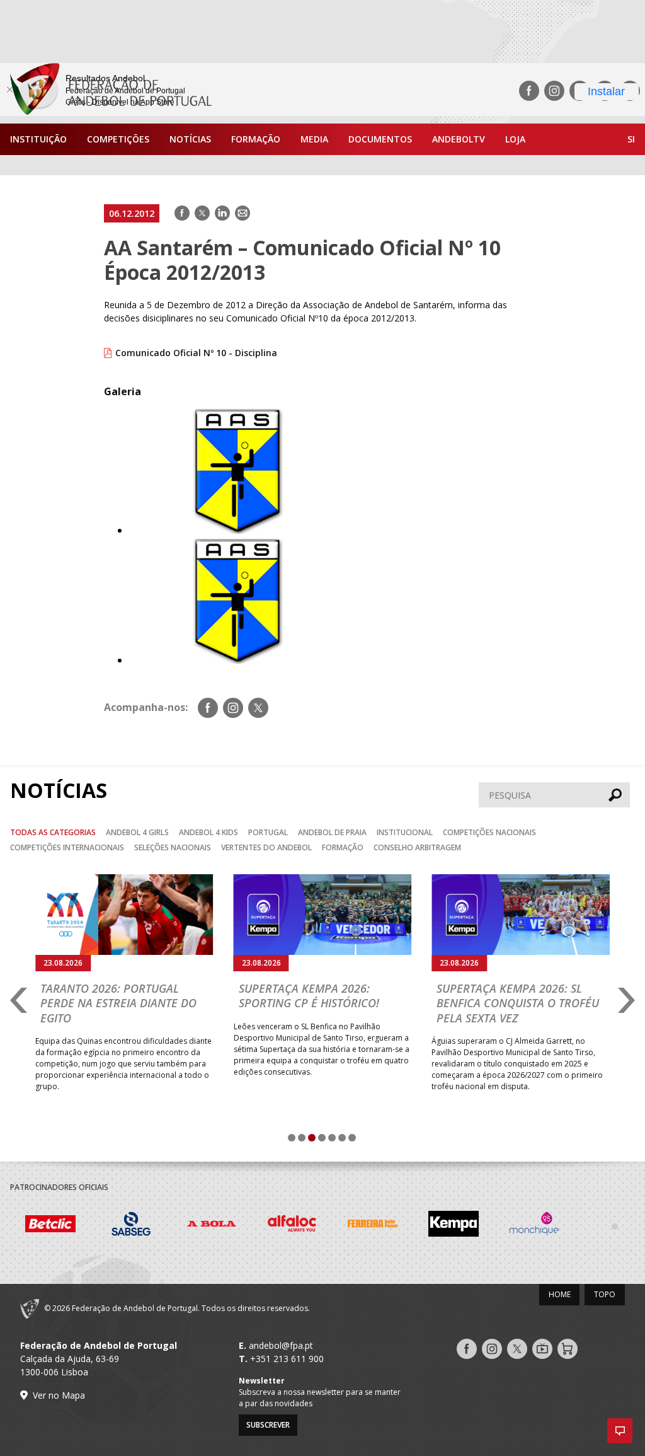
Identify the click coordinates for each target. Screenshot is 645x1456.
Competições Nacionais (489, 832)
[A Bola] (211, 1225)
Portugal (268, 832)
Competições (118, 139)
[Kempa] (453, 1225)
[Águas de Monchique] (534, 1225)
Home (560, 1294)
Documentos (380, 139)
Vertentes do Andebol (266, 847)
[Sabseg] (131, 1225)
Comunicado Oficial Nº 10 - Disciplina (196, 353)
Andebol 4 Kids (208, 832)
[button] (619, 1430)
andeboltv (458, 139)
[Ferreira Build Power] (373, 1225)
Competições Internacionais (67, 847)
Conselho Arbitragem (417, 847)
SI (631, 139)
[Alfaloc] (292, 1225)
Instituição (38, 139)
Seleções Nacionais (172, 847)
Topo (604, 1294)
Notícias (190, 139)
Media (314, 139)
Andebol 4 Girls (137, 832)
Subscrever (268, 1424)
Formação (255, 139)
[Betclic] (50, 1225)
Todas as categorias (53, 832)
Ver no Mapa (59, 1395)
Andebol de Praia (332, 832)
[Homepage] (106, 90)
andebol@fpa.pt (281, 1345)
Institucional (405, 832)
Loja (515, 139)
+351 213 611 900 (287, 1359)
